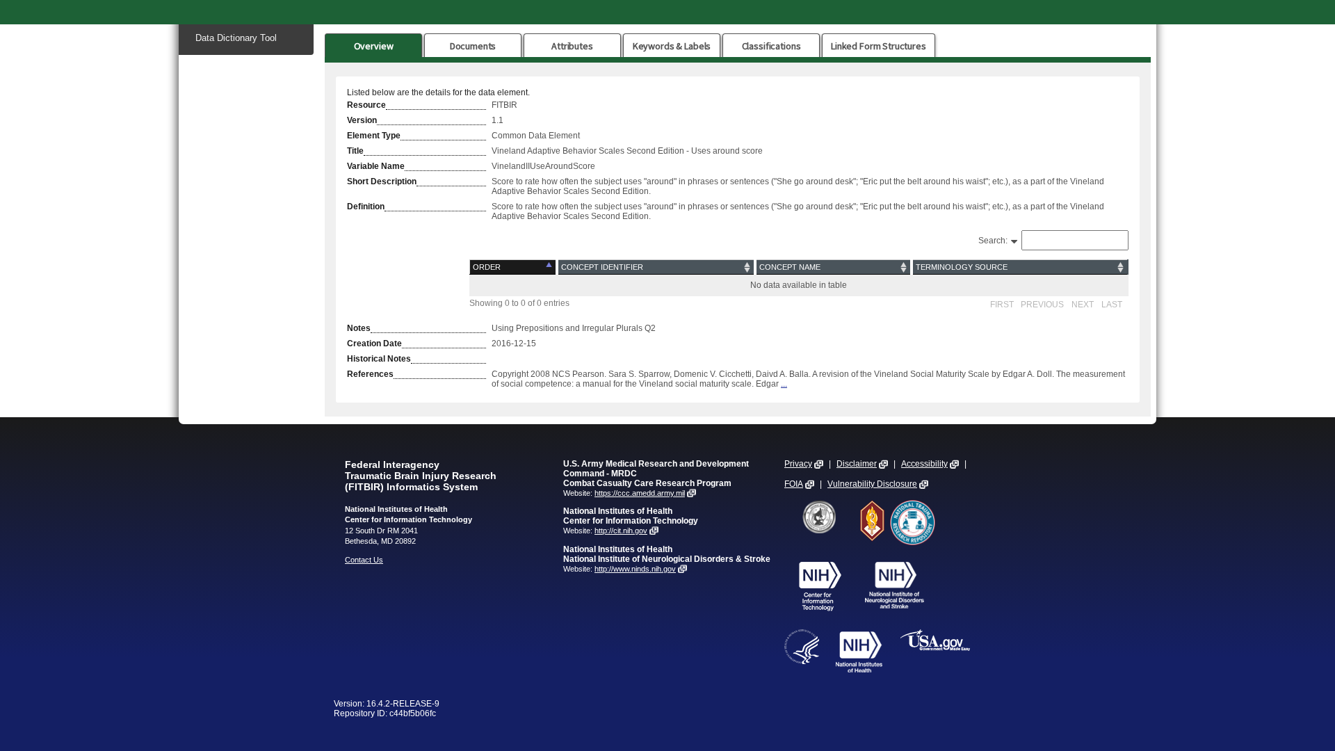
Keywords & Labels (672, 46)
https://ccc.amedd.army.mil (639, 493)
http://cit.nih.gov (620, 530)
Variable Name (376, 166)
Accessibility (924, 464)
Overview (374, 46)
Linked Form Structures (878, 46)
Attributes (572, 46)
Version (362, 120)
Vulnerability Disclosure (872, 484)
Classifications (771, 46)
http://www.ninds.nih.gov (635, 569)
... (784, 384)
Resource (366, 105)
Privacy (798, 464)
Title (355, 151)
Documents (473, 46)
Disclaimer (856, 464)
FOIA (793, 484)
